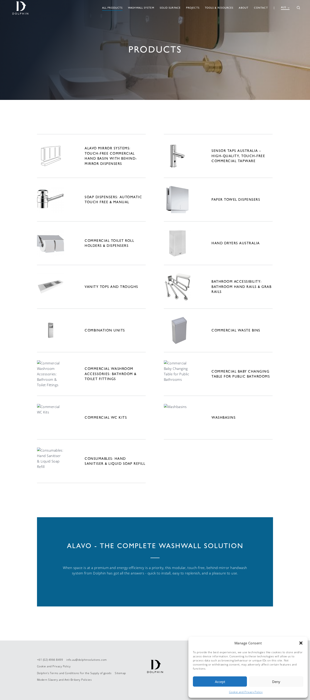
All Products (112, 7)
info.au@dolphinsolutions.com (86, 660)
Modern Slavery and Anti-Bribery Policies (64, 680)
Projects (192, 7)
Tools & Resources (219, 7)
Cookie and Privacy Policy (246, 692)
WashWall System (141, 7)
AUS (283, 7)
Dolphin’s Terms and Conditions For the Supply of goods (74, 673)
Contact (261, 7)
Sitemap (120, 673)
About (243, 7)
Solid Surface (170, 7)
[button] (301, 643)
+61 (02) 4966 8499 (50, 660)
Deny (276, 681)
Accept (220, 681)
